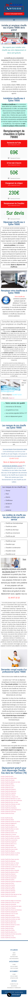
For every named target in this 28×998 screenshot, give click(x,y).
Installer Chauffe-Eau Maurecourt (8, 791)
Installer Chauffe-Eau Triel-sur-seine (9, 913)
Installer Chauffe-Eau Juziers (7, 785)
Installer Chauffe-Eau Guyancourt (8, 878)
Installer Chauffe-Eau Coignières (8, 793)
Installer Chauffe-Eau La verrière (8, 834)
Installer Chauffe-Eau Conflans (8, 892)
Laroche (20, 466)
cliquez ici (11, 398)
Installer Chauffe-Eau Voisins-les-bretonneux (11, 910)
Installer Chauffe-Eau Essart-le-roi (9, 832)
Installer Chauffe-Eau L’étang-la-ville (9, 797)
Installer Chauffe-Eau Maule (7, 819)
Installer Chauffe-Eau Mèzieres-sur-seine (10, 782)
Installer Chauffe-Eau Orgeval (8, 825)
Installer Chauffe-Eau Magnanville (8, 823)
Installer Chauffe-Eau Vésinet (8, 926)
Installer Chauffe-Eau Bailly (7, 784)
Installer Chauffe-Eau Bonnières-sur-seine (10, 798)
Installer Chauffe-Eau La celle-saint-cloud (10, 866)
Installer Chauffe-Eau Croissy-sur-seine (10, 902)
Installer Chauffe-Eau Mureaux (8, 889)
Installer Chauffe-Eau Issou (7, 787)
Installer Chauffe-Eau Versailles (8, 937)
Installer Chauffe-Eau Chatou (7, 879)
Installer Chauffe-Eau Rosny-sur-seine (10, 829)
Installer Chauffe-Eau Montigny (8, 890)
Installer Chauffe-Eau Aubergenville (9, 912)
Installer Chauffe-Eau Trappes (8, 887)
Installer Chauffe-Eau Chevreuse (8, 811)
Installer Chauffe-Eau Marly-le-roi (8, 932)
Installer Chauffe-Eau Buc (7, 818)
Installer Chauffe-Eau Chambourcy (9, 808)
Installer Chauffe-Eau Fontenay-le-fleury (10, 917)
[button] (14, 20)
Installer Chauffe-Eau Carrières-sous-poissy (11, 934)
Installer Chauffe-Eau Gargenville (8, 842)
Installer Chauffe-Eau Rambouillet (9, 876)
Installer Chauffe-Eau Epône (7, 831)
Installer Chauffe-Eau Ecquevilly (8, 789)
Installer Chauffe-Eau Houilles (8, 885)
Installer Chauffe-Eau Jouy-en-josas (9, 849)
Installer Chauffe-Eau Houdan (7, 780)
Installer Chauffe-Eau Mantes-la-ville (9, 865)
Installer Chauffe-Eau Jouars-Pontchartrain (11, 809)
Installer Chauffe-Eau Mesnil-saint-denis (10, 838)
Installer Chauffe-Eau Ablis (7, 776)
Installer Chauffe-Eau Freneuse (8, 795)
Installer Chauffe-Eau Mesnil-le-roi (9, 827)
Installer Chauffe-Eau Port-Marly (8, 806)
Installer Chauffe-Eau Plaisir (7, 883)
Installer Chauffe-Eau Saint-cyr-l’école (10, 863)
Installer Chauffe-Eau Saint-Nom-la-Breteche (11, 800)
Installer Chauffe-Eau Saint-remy (8, 847)
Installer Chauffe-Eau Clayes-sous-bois (10, 859)
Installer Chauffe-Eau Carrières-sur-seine (10, 919)
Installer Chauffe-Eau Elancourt (8, 874)
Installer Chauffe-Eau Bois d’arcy (8, 923)
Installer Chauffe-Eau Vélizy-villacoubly (10, 870)
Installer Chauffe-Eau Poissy (7, 813)
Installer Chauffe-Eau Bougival (8, 851)
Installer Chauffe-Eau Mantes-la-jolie (9, 855)
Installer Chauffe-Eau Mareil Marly (9, 778)
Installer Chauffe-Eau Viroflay (8, 930)
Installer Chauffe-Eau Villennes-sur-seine (10, 804)
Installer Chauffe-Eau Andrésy (8, 915)
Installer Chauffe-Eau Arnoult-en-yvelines (10, 821)
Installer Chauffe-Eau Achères (8, 868)
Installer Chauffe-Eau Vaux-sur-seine (9, 802)
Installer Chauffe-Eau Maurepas (8, 861)
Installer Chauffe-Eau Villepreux (8, 908)
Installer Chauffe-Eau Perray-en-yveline (10, 836)
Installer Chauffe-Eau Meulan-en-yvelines (10, 853)
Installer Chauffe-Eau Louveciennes (9, 840)
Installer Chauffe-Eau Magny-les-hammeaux (11, 900)
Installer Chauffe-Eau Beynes (7, 845)
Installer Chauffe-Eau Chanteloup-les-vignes (11, 906)
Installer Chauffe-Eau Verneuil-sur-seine (10, 924)
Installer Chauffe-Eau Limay (7, 936)
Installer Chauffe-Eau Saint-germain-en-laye (11, 894)
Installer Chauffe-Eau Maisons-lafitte (9, 872)
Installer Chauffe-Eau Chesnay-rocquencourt (11, 881)
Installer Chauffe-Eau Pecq (7, 928)
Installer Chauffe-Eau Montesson (8, 921)
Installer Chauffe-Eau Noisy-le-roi (8, 843)
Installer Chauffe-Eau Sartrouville (8, 896)
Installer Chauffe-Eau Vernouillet (8, 904)
